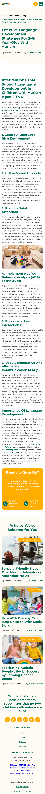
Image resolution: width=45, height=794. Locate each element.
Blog (24, 16)
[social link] (7, 719)
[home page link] (6, 4)
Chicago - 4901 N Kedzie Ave (22, 765)
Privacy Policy (22, 787)
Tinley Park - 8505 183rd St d (22, 773)
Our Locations (22, 727)
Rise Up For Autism (10, 16)
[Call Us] (35, 4)
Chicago (22, 742)
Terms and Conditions (22, 791)
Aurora (22, 733)
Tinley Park (22, 746)
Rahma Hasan (34, 53)
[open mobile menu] (41, 4)
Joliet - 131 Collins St (23, 771)
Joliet (22, 737)
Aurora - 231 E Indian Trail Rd (22, 768)
